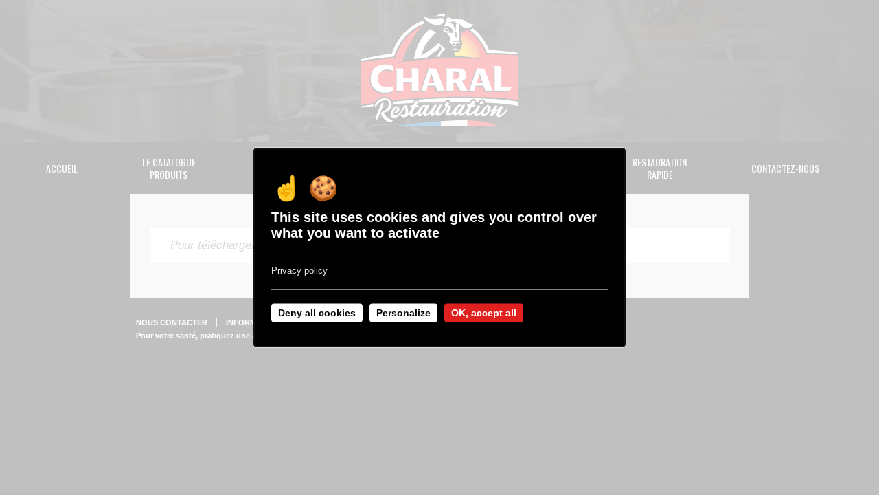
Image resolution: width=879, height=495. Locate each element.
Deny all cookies (317, 312)
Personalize (403, 312)
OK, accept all (483, 312)
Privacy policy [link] (299, 270)
